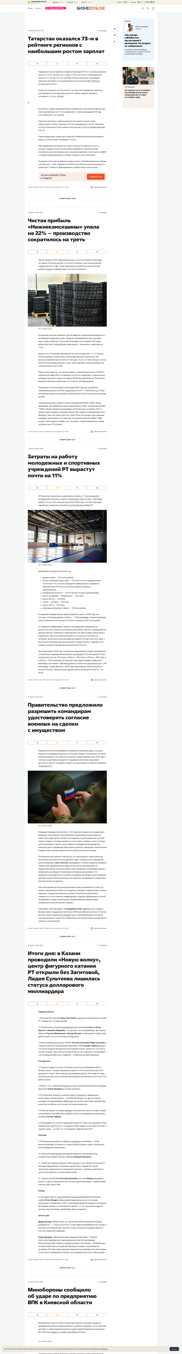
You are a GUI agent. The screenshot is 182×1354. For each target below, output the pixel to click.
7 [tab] (139, 105)
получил (76, 1163)
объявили (98, 1178)
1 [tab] (133, 105)
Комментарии (67, 198)
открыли (80, 1018)
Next (152, 58)
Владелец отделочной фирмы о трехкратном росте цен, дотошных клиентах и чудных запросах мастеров (138, 49)
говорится (54, 1332)
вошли (101, 1046)
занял (52, 1067)
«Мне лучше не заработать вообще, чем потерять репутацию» (138, 39)
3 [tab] (135, 105)
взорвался (76, 1141)
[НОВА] (55, 9)
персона (127, 21)
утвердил (66, 915)
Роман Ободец (140, 26)
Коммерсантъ (45, 766)
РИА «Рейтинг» (93, 81)
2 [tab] (134, 105)
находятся (66, 1086)
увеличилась (93, 663)
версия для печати (100, 187)
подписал (86, 909)
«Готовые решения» (142, 29)
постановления (75, 505)
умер (59, 1197)
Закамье (38, 8)
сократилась (70, 390)
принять (174, 1349)
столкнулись (80, 1095)
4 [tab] (136, 105)
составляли (78, 654)
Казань (119, 2)
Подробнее (104, 1349)
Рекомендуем (130, 87)
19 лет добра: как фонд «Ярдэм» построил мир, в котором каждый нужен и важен (136, 93)
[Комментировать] (114, 29)
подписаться (96, 176)
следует (49, 269)
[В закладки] (114, 35)
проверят (69, 1110)
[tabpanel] (138, 38)
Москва (133, 2)
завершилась (68, 1027)
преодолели (60, 1154)
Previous (125, 58)
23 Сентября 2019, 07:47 (36, 31)
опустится (54, 1126)
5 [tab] (137, 105)
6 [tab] (138, 105)
